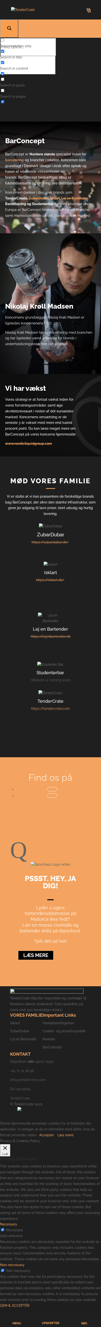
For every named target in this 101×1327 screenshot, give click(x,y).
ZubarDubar (38, 198)
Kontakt (49, 1039)
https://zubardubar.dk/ (50, 542)
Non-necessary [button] (12, 1265)
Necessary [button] (8, 1224)
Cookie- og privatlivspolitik (64, 1031)
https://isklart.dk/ (50, 580)
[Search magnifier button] (9, 28)
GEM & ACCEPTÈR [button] (14, 1306)
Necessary (14, 1230)
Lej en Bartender (74, 198)
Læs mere (35, 955)
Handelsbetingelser (58, 1023)
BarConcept (52, 1047)
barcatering (14, 160)
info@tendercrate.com (28, 1080)
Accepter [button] (46, 1135)
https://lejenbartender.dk (51, 636)
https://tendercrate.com (50, 709)
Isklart (55, 198)
